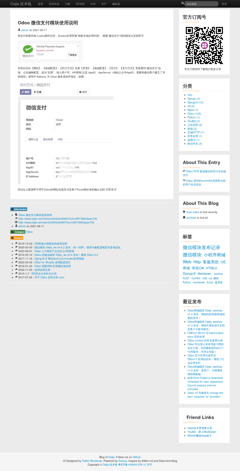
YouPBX (196, 278)
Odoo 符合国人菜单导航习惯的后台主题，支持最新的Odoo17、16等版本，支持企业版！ (207, 347)
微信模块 (193, 254)
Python (187, 282)
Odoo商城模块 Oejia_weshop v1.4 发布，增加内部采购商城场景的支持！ (206, 314)
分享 (93, 4)
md (211, 278)
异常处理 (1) (195, 136)
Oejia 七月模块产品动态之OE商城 (54, 251)
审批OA (198, 267)
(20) (190, 95)
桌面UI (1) (194, 140)
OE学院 (80, 4)
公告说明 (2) (195, 125)
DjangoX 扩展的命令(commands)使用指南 (59, 258)
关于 (103, 4)
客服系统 (211, 261)
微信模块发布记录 (201, 247)
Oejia (111, 457)
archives (191, 217)
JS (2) (191, 106)
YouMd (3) (194, 121)
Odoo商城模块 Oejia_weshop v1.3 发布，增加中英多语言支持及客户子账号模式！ (206, 325)
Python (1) (194, 117)
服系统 (219, 282)
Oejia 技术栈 (20, 3)
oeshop (218, 273)
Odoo (29, 232)
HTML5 (211, 268)
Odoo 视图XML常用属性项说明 (52, 266)
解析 (216, 278)
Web (188, 261)
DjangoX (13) (195, 102)
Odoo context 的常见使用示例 (205, 340)
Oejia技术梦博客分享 (200, 428)
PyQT (186, 278)
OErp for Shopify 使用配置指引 (52, 262)
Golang (122, 461)
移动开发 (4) (195, 143)
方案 (67, 4)
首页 (40, 4)
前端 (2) (192, 128)
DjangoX (190, 273)
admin (24, 30)
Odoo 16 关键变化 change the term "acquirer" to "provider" (205, 394)
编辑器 (116, 4)
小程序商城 (214, 255)
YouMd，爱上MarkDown (202, 432)
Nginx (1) (193, 110)
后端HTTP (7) (196, 132)
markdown (199, 282)
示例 (205, 278)
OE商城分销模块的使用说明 (50, 243)
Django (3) (194, 98)
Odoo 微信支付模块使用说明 (35, 215)
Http (198, 261)
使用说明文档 (42, 270)
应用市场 (54, 4)
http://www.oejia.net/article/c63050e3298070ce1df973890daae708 (57, 218)
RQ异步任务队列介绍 (44, 273)
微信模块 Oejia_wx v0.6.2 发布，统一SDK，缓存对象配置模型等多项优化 (77, 247)
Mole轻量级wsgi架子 (200, 435)
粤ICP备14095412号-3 (131, 464)
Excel (210, 282)
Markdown (205, 273)
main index (192, 212)
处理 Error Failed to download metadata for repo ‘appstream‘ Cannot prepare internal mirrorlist (206, 383)
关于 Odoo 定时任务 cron (49, 277)
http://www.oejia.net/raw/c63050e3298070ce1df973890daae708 (56, 222)
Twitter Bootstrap (92, 461)
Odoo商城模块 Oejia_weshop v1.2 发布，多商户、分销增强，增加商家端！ (206, 370)
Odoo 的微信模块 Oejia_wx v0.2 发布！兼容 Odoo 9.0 (66, 255)
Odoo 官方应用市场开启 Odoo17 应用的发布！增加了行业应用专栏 (206, 359)
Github (137, 457)
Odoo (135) (194, 113)
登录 (224, 4)
